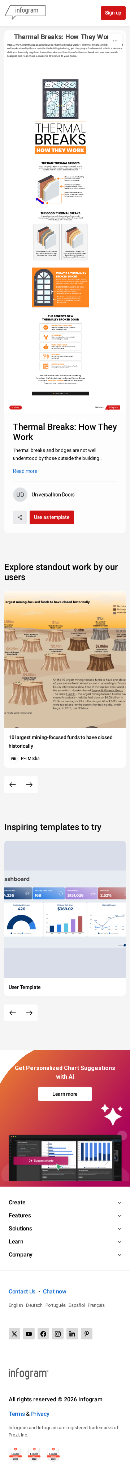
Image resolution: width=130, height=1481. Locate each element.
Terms (17, 1413)
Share (16, 407)
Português (56, 1305)
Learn (16, 1241)
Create (17, 1202)
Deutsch (34, 1305)
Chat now (54, 1291)
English (16, 1305)
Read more (25, 471)
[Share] (20, 517)
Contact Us (22, 1291)
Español (77, 1305)
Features (20, 1215)
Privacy (40, 1413)
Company (20, 1254)
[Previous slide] (13, 785)
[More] (115, 41)
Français (96, 1305)
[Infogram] (25, 13)
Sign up (113, 13)
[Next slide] (29, 785)
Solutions (20, 1228)
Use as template (52, 517)
